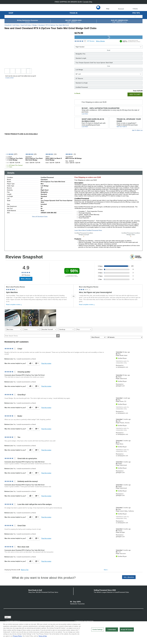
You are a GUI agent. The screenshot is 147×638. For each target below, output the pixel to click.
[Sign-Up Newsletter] (7, 611)
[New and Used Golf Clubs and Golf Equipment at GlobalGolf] (16, 9)
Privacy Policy (17, 636)
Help (107, 9)
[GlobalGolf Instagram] (20, 611)
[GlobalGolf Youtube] (17, 611)
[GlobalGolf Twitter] (14, 611)
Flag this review (46, 363)
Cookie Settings (97, 629)
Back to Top (24, 569)
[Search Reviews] (58, 335)
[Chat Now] (98, 8)
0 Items (135, 9)
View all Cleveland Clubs (40, 216)
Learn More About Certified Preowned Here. (88, 230)
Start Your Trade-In (122, 126)
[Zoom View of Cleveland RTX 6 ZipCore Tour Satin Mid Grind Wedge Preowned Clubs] (22, 49)
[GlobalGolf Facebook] (10, 611)
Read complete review (13, 304)
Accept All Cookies (127, 629)
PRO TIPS (136, 13)
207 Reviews (90, 41)
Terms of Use (43, 636)
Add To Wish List (137, 130)
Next (106, 569)
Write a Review (100, 41)
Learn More (85, 114)
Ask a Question (129, 577)
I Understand (112, 629)
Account (121, 9)
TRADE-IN (73, 13)
